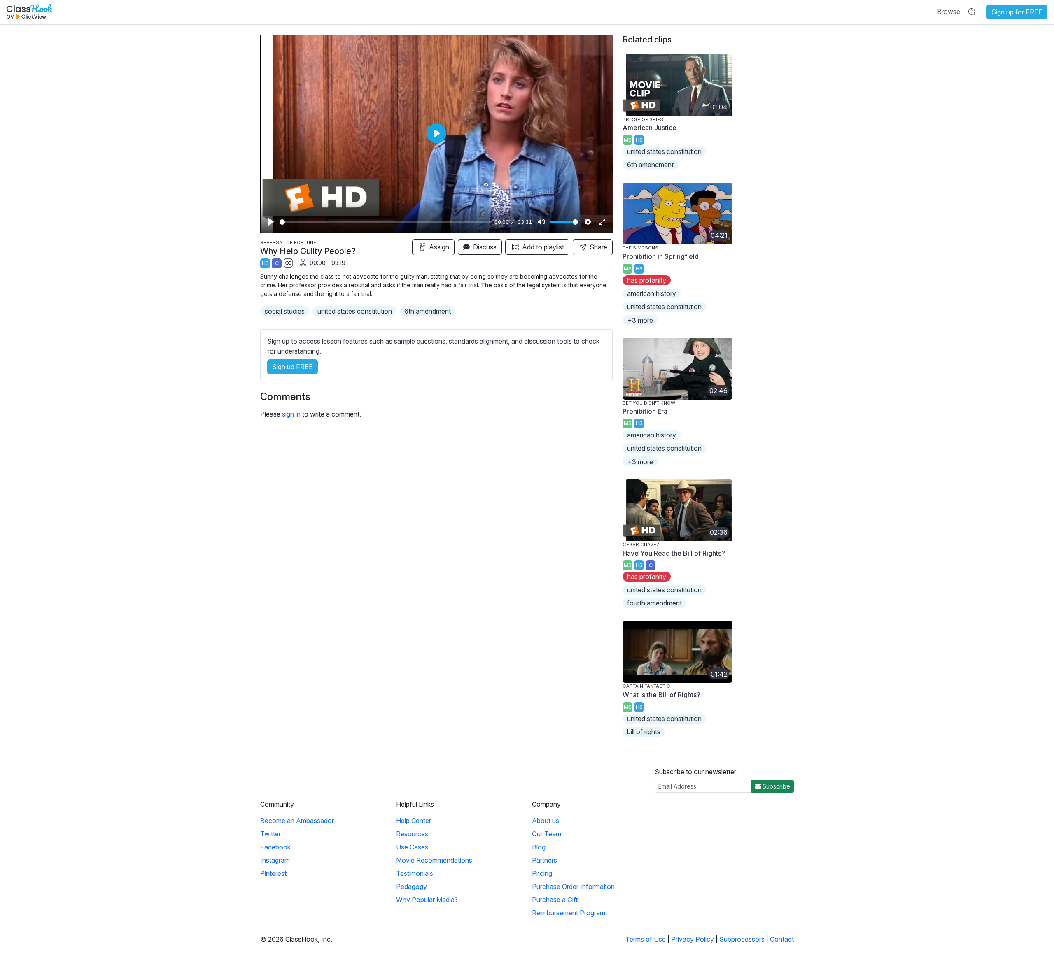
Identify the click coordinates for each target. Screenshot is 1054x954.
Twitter (270, 834)
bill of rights (643, 732)
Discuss (484, 247)
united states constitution (354, 311)
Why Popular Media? (427, 900)
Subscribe (775, 786)
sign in (291, 414)
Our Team (546, 834)
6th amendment (427, 311)
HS (265, 263)
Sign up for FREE (1016, 12)
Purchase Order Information (573, 886)
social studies (285, 311)
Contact (782, 939)
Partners (544, 860)
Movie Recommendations (434, 860)
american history (651, 293)
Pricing (542, 873)
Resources (412, 834)
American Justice (649, 127)
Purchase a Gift (555, 900)
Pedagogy (411, 886)
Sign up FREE (292, 367)
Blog (539, 847)
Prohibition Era (645, 411)
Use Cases (412, 847)
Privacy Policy (692, 939)
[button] (948, 11)
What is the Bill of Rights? (661, 695)
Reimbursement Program (568, 913)
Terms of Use (645, 939)
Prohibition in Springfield (661, 256)
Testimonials (414, 873)
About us (545, 821)
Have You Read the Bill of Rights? (674, 553)
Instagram (275, 860)
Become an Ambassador (297, 821)
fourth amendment (654, 603)
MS (628, 140)
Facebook (275, 847)
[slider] (386, 222)
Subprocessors (742, 939)
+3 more (640, 320)
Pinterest (273, 873)
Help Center (413, 821)
